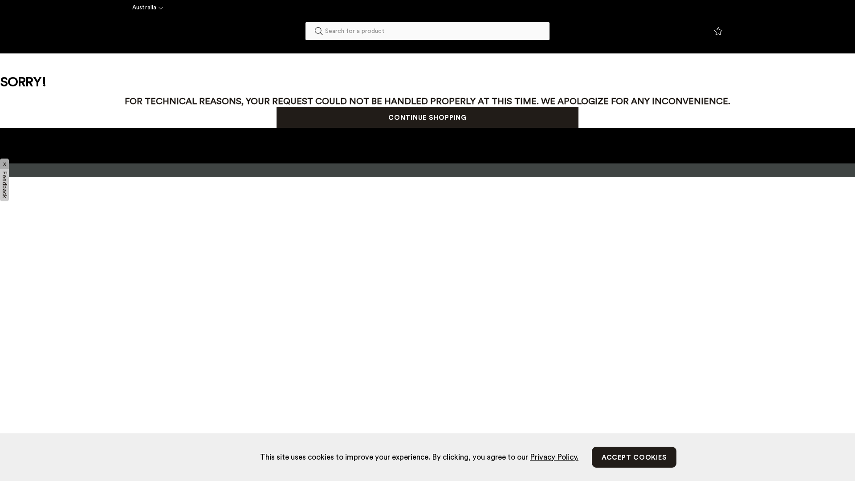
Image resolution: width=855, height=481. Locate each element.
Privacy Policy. (554, 457)
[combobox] (427, 31)
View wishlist (718, 31)
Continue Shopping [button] (427, 117)
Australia (144, 7)
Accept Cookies (634, 457)
